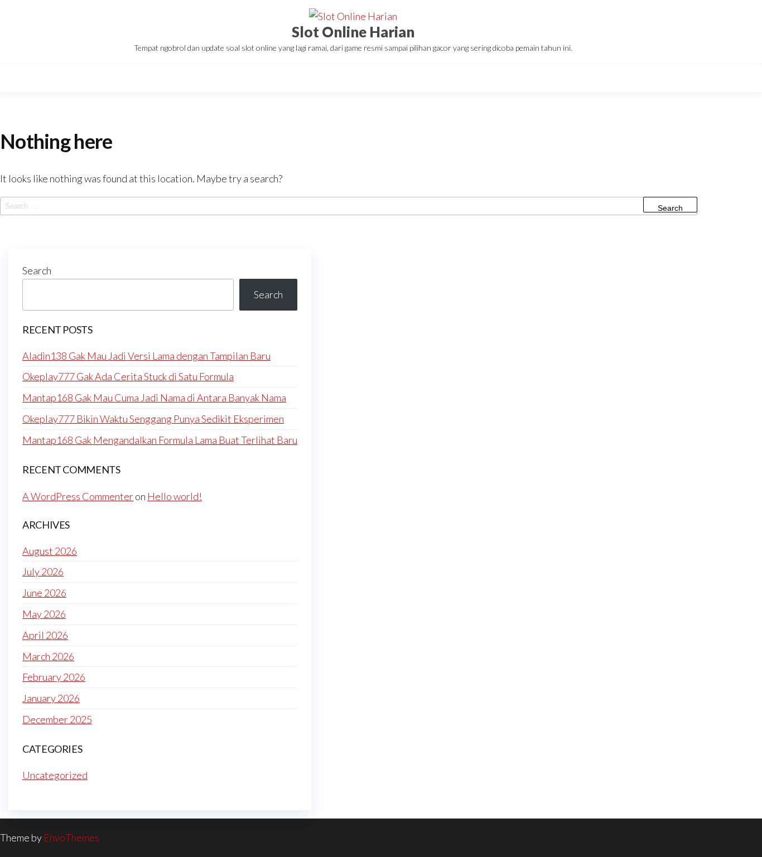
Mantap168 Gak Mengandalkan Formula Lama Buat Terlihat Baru (159, 440)
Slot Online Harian (353, 32)
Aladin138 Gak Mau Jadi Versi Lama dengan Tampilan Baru (146, 356)
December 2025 (57, 719)
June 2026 (44, 593)
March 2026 (48, 656)
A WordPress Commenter (77, 496)
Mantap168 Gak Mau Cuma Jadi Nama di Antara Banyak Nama (154, 397)
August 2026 (49, 551)
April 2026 (45, 635)
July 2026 (43, 571)
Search (36, 270)
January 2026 (51, 698)
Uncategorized (55, 775)
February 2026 (53, 677)
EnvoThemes (71, 837)
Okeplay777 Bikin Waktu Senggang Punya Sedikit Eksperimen (153, 419)
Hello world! (174, 496)
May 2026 (44, 614)
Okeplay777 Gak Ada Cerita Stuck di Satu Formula (128, 376)
